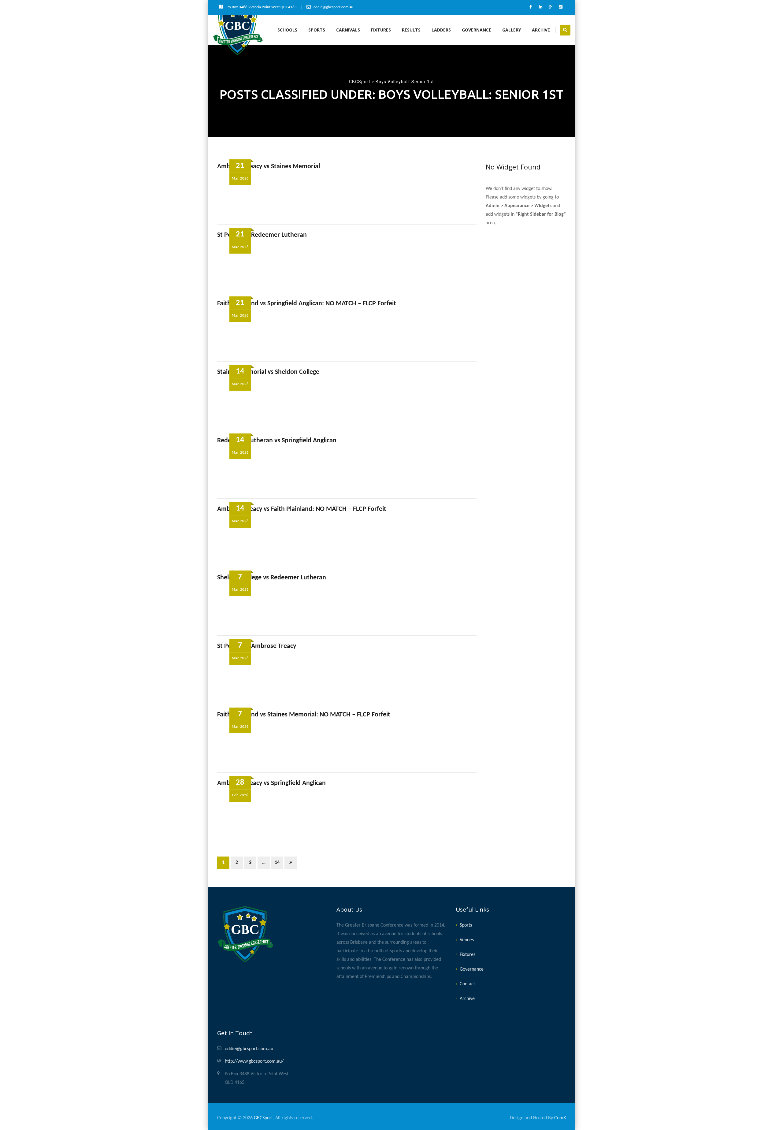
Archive (541, 30)
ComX (560, 1118)
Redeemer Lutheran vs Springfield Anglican (276, 440)
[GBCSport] (238, 30)
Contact (467, 984)
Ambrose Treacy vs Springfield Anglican (271, 783)
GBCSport (263, 1118)
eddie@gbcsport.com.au (249, 1048)
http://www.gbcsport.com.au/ (254, 1061)
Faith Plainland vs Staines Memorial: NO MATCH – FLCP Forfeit (303, 714)
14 (277, 862)
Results (411, 30)
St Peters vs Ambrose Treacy (256, 646)
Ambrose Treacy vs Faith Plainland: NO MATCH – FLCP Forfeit (301, 509)
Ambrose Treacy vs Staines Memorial (268, 166)
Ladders (441, 30)
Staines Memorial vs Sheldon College (268, 372)
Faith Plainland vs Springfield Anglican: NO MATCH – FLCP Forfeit (306, 303)
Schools (287, 30)
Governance (476, 30)
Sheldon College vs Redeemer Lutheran (271, 577)
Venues (467, 940)
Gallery (511, 30)
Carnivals (348, 30)
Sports (316, 30)
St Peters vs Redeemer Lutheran (262, 235)
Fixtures (381, 30)
